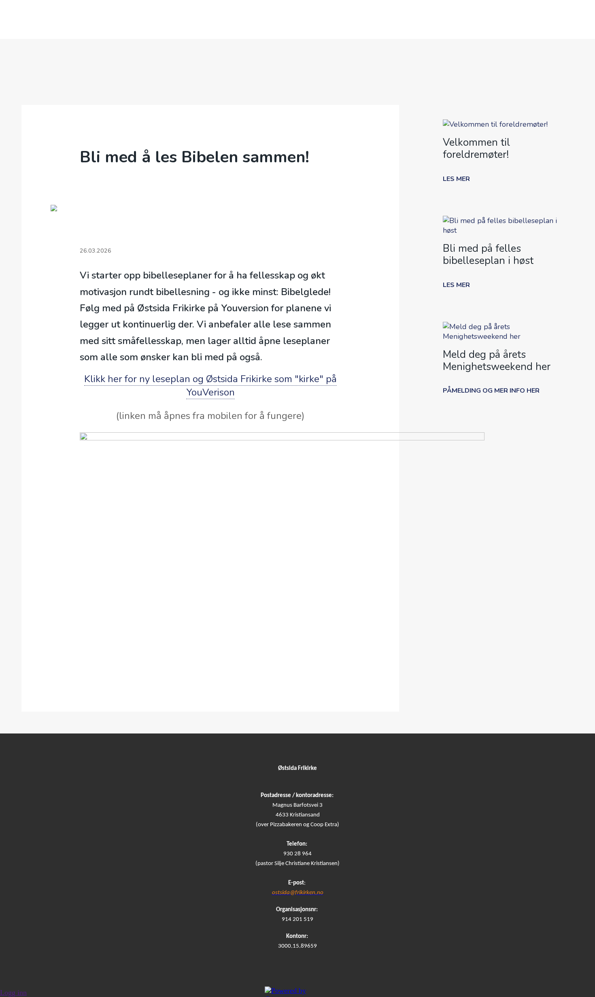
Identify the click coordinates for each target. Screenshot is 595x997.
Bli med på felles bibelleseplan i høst (488, 255)
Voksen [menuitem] (431, 19)
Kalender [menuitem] (226, 19)
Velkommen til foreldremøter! (476, 149)
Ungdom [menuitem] (378, 19)
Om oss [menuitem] (119, 19)
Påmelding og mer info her (491, 390)
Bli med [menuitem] (282, 19)
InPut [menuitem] (532, 19)
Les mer (456, 178)
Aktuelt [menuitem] (483, 19)
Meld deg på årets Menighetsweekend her (496, 361)
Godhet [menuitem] (170, 19)
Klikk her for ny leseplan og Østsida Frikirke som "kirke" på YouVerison (210, 385)
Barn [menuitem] (329, 19)
